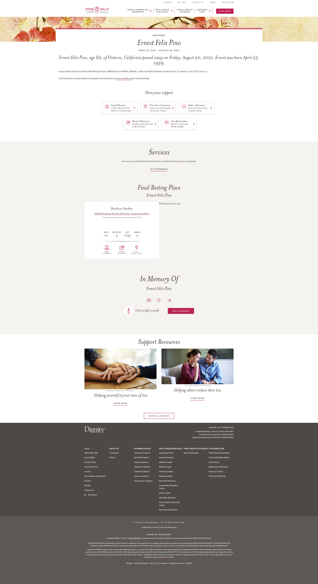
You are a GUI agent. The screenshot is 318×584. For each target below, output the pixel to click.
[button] (213, 3)
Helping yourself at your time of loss (120, 394)
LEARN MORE (121, 403)
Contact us (161, 557)
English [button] (226, 2)
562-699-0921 (227, 431)
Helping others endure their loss (197, 388)
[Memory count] (149, 300)
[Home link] (97, 9)
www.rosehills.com (124, 78)
